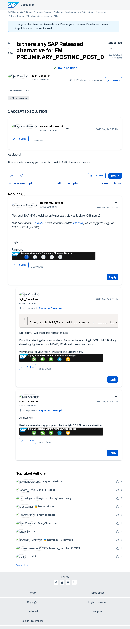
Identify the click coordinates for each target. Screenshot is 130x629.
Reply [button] (115, 175)
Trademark (32, 611)
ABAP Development (18, 98)
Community (27, 5)
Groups (29, 12)
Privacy (32, 592)
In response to (42, 308)
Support (97, 611)
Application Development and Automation (73, 12)
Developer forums (97, 24)
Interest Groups (43, 12)
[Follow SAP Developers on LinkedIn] (74, 582)
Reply (112, 277)
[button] (107, 80)
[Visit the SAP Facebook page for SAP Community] (56, 582)
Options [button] (110, 48)
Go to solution (67, 68)
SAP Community (15, 12)
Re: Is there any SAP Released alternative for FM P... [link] (34, 16)
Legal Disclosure (97, 602)
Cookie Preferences (32, 620)
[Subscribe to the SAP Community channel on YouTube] (68, 582)
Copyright (32, 602)
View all (20, 565)
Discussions (101, 12)
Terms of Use (98, 592)
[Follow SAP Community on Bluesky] (62, 582)
